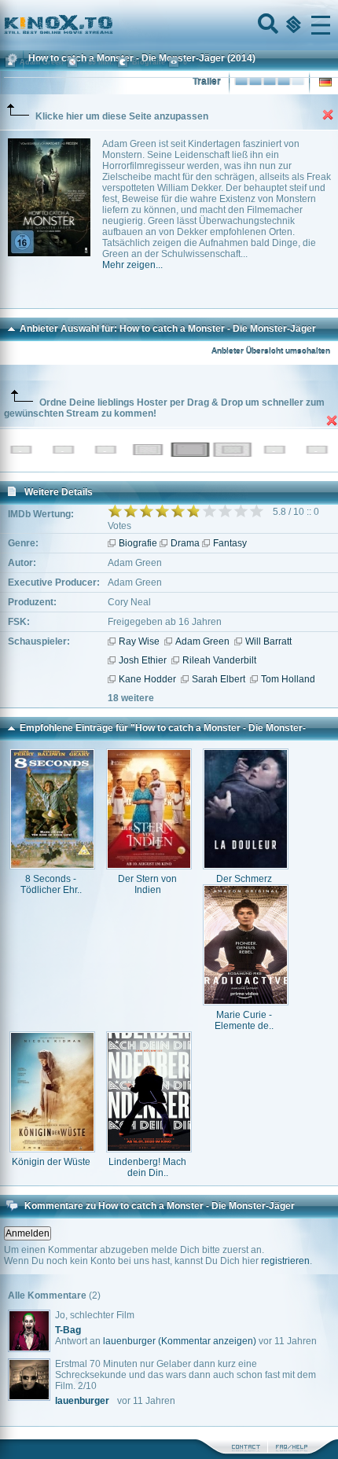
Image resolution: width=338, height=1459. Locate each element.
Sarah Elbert (218, 679)
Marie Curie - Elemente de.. (244, 1020)
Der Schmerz (244, 878)
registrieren (285, 1260)
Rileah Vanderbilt (219, 660)
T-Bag (68, 1330)
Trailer (207, 81)
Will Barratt (268, 641)
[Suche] (266, 25)
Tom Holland (288, 679)
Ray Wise (139, 641)
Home (111, 25)
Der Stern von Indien (147, 884)
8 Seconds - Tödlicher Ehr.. (51, 884)
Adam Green (202, 641)
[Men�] (320, 25)
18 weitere (131, 698)
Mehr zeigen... (132, 264)
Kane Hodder (147, 679)
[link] (169, 25)
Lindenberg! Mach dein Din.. (147, 1167)
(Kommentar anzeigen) (207, 1341)
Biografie (138, 543)
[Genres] (291, 25)
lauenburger (129, 1341)
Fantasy (230, 543)
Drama (185, 543)
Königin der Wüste (51, 1161)
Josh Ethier (143, 660)
